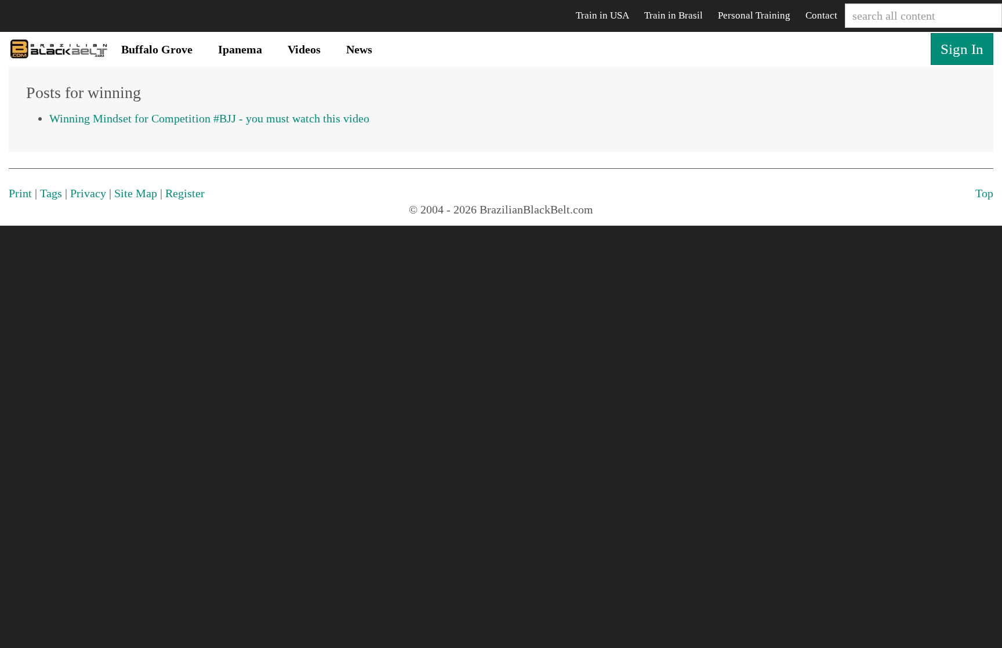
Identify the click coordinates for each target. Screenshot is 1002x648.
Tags (51, 193)
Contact (821, 15)
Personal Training (754, 15)
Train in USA (602, 15)
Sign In (962, 49)
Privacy (88, 193)
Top (984, 193)
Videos (304, 49)
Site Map (135, 193)
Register (185, 193)
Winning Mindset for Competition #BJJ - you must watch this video (209, 118)
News (359, 49)
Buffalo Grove (157, 49)
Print (20, 193)
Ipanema (240, 49)
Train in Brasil (673, 15)
